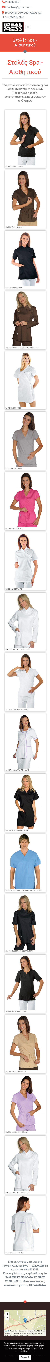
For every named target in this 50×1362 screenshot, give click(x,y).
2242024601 (13, 2)
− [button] (7, 1317)
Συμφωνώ (25, 1357)
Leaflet (6, 1331)
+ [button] (7, 1313)
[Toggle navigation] (27, 27)
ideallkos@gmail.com (18, 7)
